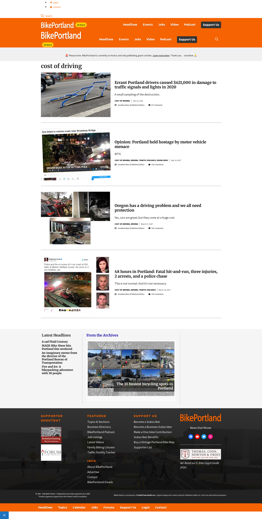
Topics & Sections (98, 422)
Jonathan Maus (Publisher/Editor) (130, 105)
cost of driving (122, 101)
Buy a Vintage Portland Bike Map (154, 442)
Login (55, 2)
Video (175, 24)
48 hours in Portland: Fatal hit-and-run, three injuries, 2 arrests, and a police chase (166, 274)
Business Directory (99, 427)
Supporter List (143, 447)
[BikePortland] (61, 36)
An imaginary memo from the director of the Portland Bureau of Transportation (59, 357)
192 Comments (157, 164)
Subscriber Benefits (146, 437)
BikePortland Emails (100, 482)
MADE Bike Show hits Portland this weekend (57, 347)
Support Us (211, 25)
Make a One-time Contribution (153, 432)
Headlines (130, 24)
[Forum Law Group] (51, 460)
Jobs (161, 24)
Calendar (79, 507)
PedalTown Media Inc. (146, 495)
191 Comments (157, 228)
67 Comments (157, 105)
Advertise (93, 472)
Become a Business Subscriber (153, 427)
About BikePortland (99, 467)
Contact (57, 7)
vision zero (162, 160)
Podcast (190, 24)
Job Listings (94, 437)
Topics (62, 507)
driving (134, 160)
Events (148, 24)
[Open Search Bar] (46, 16)
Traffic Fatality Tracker (101, 452)
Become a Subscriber (147, 422)
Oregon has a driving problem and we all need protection (158, 208)
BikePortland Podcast (101, 432)
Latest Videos (95, 442)
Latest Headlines (56, 335)
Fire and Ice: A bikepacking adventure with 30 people (57, 370)
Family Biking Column (101, 447)
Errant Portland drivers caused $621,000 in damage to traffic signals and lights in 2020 (165, 85)
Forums (108, 507)
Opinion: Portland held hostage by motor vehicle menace (160, 144)
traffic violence (147, 160)
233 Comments (157, 294)
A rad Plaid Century (55, 341)
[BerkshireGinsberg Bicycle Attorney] (51, 442)
